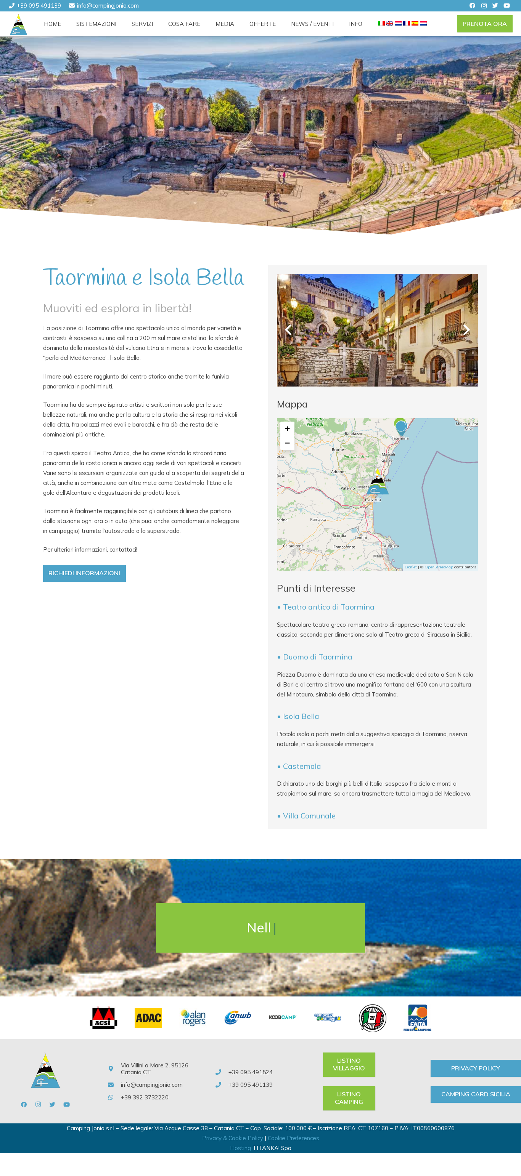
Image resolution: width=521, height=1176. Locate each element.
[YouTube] (507, 5)
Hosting (240, 1148)
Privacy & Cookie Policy (232, 1138)
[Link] (19, 24)
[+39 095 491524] (221, 1072)
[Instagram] (484, 5)
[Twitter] (495, 5)
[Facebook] (472, 5)
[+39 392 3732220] (114, 1097)
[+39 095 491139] (221, 1084)
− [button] (287, 443)
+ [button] (287, 428)
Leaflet (411, 567)
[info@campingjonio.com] (114, 1084)
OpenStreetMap (439, 567)
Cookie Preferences (293, 1138)
